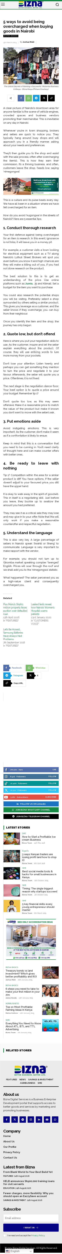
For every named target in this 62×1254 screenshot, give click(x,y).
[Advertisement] (31, 731)
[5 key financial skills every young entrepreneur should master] (11, 906)
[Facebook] (21, 98)
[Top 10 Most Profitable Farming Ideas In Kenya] (50, 1009)
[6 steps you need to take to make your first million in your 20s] (50, 991)
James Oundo (11, 998)
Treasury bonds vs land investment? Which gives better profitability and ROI (21, 973)
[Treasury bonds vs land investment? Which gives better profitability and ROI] (50, 972)
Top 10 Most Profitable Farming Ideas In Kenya (19, 1008)
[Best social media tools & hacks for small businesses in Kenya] (11, 873)
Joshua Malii (28, 42)
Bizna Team (27, 843)
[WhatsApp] (28, 98)
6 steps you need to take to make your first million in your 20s (23, 991)
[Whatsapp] (55, 1119)
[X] (44, 98)
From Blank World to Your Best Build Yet (28, 1172)
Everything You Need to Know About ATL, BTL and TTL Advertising (23, 1026)
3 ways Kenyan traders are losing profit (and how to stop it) (39, 857)
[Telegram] (36, 98)
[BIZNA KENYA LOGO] (31, 4)
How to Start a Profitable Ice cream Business (39, 838)
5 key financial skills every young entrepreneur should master (38, 907)
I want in (29, 1227)
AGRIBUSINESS (12, 1004)
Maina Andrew (12, 1013)
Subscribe (50, 797)
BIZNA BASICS (11, 36)
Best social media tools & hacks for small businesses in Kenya (39, 874)
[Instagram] (31, 1119)
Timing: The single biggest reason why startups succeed (39, 890)
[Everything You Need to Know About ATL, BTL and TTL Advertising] (50, 1025)
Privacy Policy (38, 1235)
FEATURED (8, 1176)
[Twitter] (14, 1119)
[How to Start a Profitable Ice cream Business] (11, 839)
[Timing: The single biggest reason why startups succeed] (11, 890)
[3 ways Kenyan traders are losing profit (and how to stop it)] (11, 856)
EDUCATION (9, 1188)
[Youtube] (47, 1119)
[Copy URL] (51, 98)
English (15, 1251)
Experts (25, 851)
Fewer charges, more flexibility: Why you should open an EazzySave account (28, 1195)
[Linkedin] (39, 1119)
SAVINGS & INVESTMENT (14, 1200)
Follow (52, 776)
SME (24, 833)
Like (54, 770)
